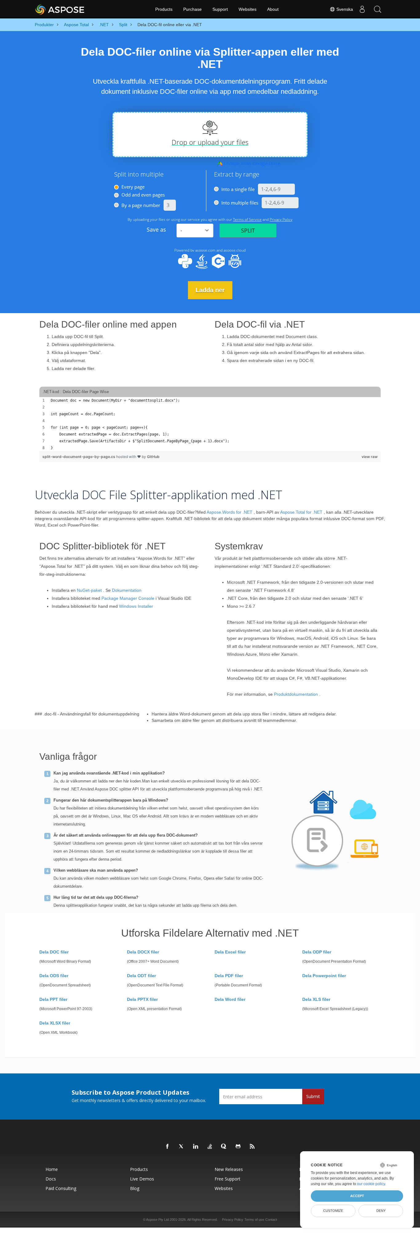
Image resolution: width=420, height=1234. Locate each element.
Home (52, 1169)
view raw (370, 456)
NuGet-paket (89, 590)
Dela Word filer (230, 999)
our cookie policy (371, 1184)
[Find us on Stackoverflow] (210, 1147)
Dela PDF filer (229, 975)
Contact (271, 1219)
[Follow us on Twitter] (182, 1147)
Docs (51, 1179)
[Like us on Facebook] (168, 1147)
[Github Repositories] (238, 1147)
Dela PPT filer (53, 999)
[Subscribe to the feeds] (252, 1147)
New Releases (229, 1169)
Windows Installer (136, 606)
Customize (333, 1210)
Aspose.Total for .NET (301, 512)
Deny (381, 1210)
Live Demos (142, 1179)
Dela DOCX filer (143, 951)
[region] (210, 424)
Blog (134, 1188)
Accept (357, 1196)
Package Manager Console (127, 598)
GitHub (153, 456)
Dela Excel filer (230, 951)
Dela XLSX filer (54, 1023)
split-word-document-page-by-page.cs (79, 456)
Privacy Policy (232, 1219)
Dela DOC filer (54, 951)
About (273, 9)
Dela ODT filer (141, 975)
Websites (247, 9)
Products (163, 9)
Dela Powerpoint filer (324, 975)
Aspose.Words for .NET (229, 512)
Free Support (227, 1179)
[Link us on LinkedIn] (196, 1147)
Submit (313, 1096)
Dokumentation (126, 590)
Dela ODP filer (316, 951)
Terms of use (254, 1219)
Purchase (192, 9)
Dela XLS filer (316, 999)
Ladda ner (210, 290)
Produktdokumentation (296, 694)
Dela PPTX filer (142, 999)
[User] (362, 9)
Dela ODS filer (53, 975)
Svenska (344, 9)
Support (220, 9)
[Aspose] (60, 9)
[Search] (377, 9)
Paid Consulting (61, 1188)
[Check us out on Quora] (224, 1147)
